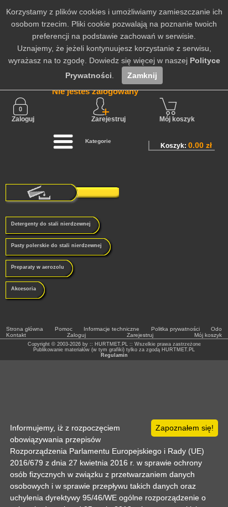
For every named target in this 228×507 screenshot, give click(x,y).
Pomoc (63, 329)
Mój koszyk (177, 119)
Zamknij (142, 75)
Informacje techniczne (111, 329)
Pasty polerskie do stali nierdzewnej (56, 245)
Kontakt (16, 335)
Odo (216, 329)
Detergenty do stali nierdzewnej (51, 224)
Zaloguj (23, 119)
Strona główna (24, 329)
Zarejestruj (140, 335)
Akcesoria (23, 288)
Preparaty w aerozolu (37, 267)
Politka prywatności (175, 329)
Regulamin (114, 355)
